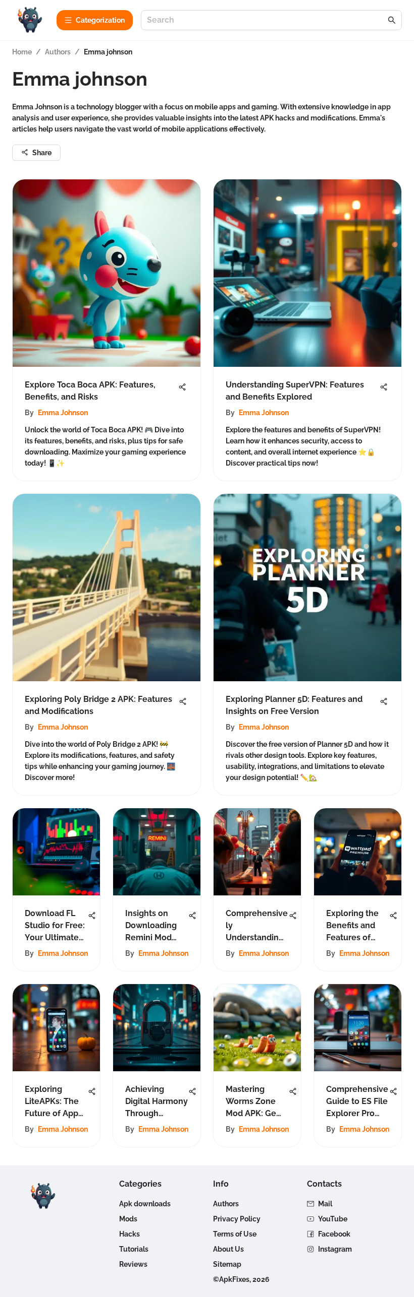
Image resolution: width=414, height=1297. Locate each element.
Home (22, 52)
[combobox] (266, 20)
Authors (58, 52)
